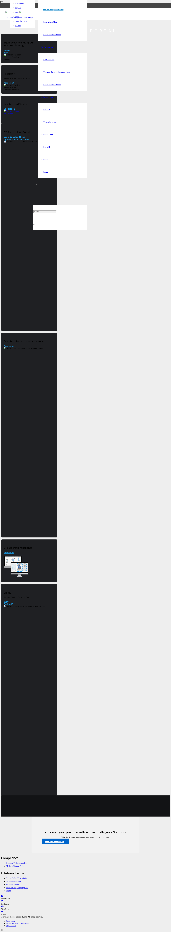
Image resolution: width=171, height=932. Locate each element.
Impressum (10, 921)
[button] (34, 199)
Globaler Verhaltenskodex (16, 863)
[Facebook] (2, 896)
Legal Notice (11, 926)
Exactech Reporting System (17, 888)
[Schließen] (34, 224)
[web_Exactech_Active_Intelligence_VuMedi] (12, 113)
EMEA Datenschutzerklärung (17, 923)
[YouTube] (2, 906)
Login (8, 891)
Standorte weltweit (13, 881)
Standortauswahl (12, 884)
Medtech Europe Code (15, 866)
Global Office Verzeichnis (16, 878)
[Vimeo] (2, 912)
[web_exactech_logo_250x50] (19, 17)
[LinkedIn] (2, 901)
